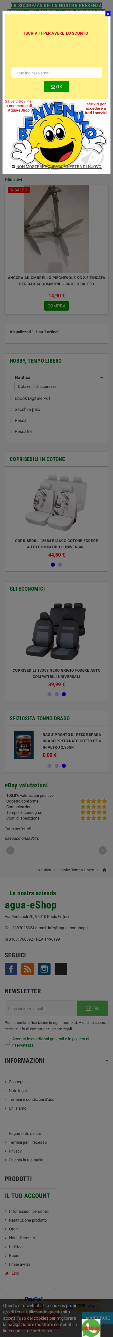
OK (58, 86)
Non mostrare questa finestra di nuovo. (59, 166)
